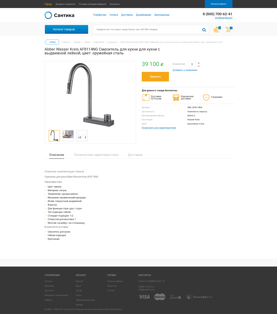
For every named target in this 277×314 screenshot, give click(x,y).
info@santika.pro (223, 18)
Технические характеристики (96, 155)
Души (78, 286)
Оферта (48, 300)
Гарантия (112, 286)
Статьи (110, 290)
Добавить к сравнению (185, 70)
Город (48, 4)
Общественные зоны (85, 300)
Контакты (115, 4)
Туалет (79, 290)
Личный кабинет (219, 4)
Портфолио (99, 14)
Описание (56, 155)
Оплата (114, 14)
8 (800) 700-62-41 (146, 286)
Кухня (78, 295)
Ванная (79, 281)
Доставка (127, 14)
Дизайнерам (143, 14)
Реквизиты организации (56, 295)
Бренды (79, 304)
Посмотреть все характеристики (159, 128)
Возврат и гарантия (65, 4)
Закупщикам (161, 14)
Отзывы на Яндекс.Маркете (92, 4)
